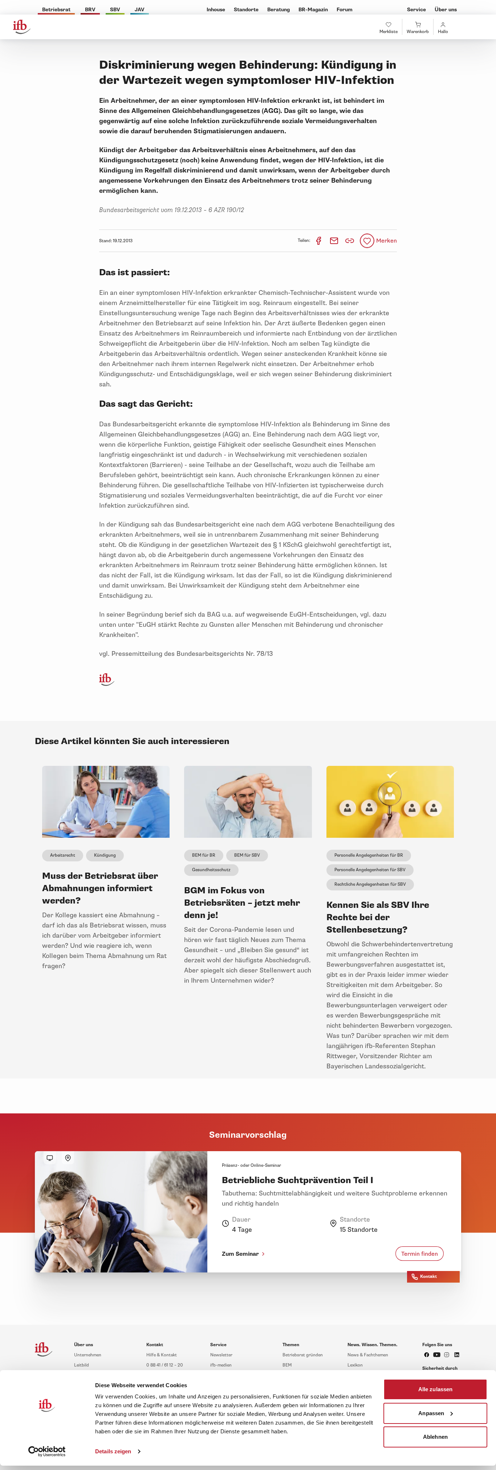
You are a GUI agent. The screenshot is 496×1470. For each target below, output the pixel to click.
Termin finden (419, 1253)
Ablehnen (435, 1437)
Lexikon (355, 1365)
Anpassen (431, 1413)
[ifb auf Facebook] (426, 1354)
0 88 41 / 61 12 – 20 (164, 1365)
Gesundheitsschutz (211, 870)
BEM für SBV (247, 855)
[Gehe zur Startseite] (22, 27)
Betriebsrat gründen (302, 1355)
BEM (287, 1365)
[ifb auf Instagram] (446, 1354)
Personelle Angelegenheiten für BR (368, 855)
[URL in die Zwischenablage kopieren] (349, 240)
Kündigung (105, 855)
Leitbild (81, 1365)
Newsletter (221, 1355)
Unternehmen (87, 1355)
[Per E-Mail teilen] (335, 240)
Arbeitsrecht (62, 855)
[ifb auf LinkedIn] (456, 1354)
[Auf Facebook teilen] (319, 240)
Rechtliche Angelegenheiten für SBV (370, 884)
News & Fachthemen (367, 1355)
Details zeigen (113, 1451)
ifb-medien (221, 1365)
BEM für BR (203, 855)
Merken (386, 240)
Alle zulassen (435, 1389)
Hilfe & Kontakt (161, 1355)
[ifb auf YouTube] (436, 1354)
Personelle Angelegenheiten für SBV (370, 870)
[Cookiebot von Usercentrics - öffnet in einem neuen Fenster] (47, 1451)
